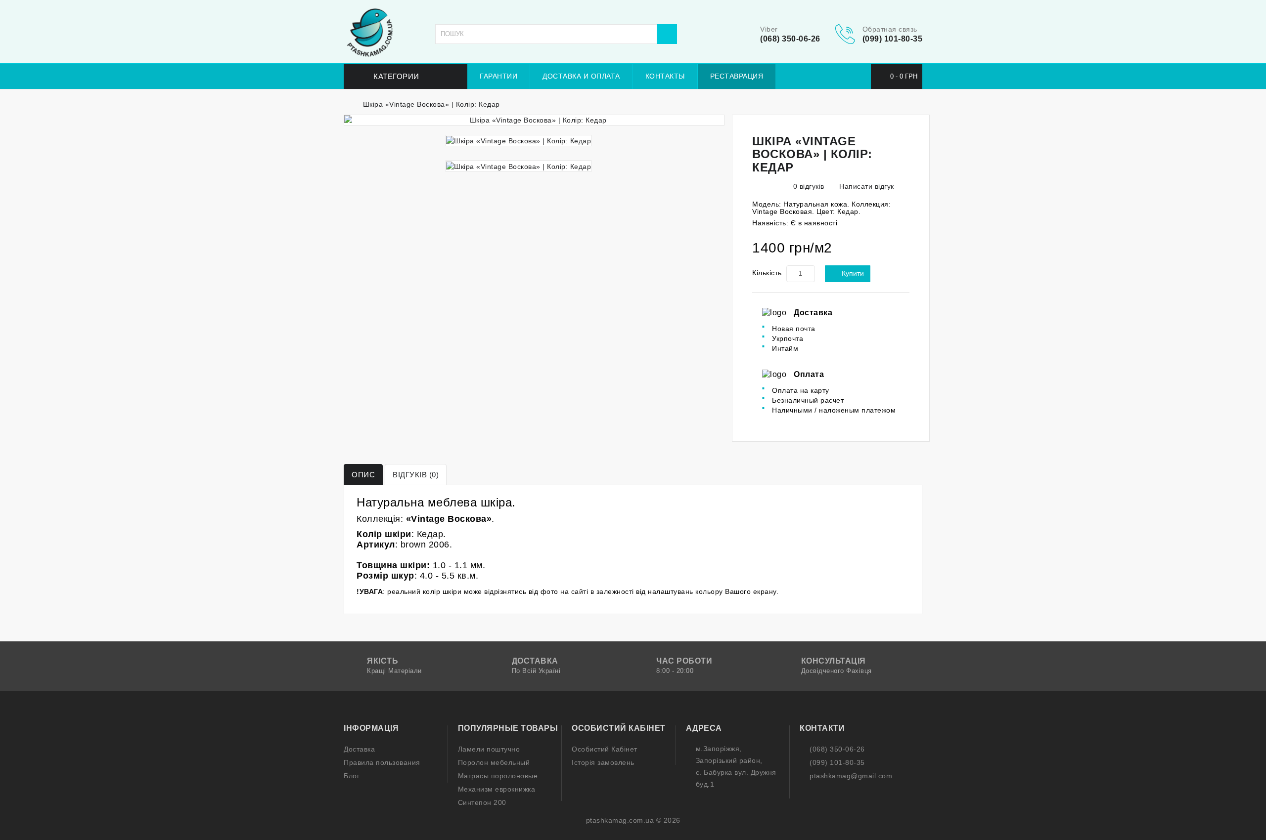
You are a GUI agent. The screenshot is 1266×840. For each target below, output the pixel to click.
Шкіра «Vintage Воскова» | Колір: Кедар (431, 104)
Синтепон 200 (482, 802)
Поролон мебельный (494, 762)
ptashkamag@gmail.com (851, 776)
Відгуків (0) (416, 474)
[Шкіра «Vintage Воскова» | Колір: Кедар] (534, 120)
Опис (363, 474)
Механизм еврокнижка (497, 789)
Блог (352, 776)
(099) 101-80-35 (892, 39)
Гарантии (498, 76)
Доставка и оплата (581, 76)
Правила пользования (382, 762)
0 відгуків (808, 186)
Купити (853, 273)
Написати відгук (865, 186)
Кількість (767, 273)
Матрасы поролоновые (498, 776)
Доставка (359, 749)
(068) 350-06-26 (790, 39)
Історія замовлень (603, 762)
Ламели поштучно (489, 749)
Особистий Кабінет (604, 749)
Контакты (665, 76)
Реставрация (737, 76)
